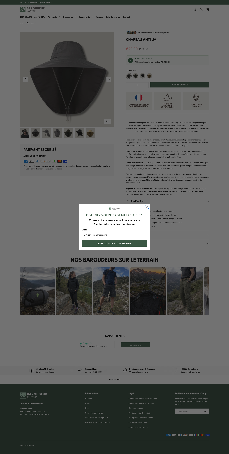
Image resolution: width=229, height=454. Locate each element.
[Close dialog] (147, 207)
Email (84, 229)
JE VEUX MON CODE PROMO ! (114, 243)
